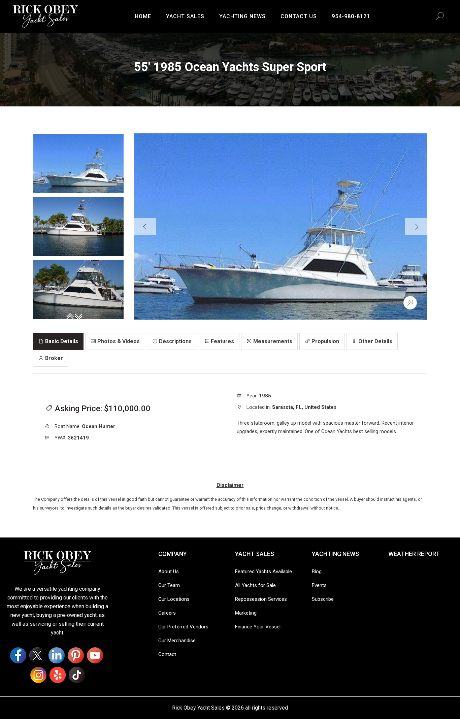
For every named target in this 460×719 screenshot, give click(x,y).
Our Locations (174, 599)
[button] (440, 16)
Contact (167, 654)
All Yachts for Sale (255, 585)
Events (319, 585)
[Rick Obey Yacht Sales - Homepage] (45, 15)
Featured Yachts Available (263, 571)
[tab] (58, 341)
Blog (317, 571)
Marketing (246, 613)
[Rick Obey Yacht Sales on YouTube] (95, 655)
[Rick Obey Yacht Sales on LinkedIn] (56, 655)
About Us (168, 571)
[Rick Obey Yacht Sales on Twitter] (37, 655)
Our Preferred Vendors (183, 627)
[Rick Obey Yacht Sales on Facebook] (18, 655)
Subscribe (323, 599)
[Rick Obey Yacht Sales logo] (57, 562)
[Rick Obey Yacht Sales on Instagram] (38, 675)
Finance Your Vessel (258, 627)
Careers (167, 613)
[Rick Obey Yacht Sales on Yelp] (58, 675)
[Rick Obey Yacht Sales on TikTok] (77, 675)
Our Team (169, 585)
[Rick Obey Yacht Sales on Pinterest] (76, 655)
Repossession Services (261, 599)
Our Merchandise (177, 641)
